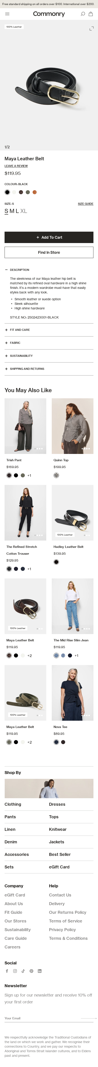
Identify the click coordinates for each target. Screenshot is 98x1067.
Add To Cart (51, 237)
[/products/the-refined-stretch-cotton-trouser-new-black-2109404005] (25, 513)
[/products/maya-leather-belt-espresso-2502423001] (25, 606)
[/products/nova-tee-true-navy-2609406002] (72, 693)
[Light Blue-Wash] (56, 655)
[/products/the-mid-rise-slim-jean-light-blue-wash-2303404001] (72, 606)
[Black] (7, 192)
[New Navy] (23, 569)
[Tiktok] (23, 971)
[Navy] (16, 569)
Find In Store (49, 252)
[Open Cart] (90, 14)
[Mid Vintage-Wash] (63, 655)
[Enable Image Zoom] (92, 27)
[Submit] (89, 1018)
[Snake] (56, 562)
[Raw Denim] (70, 655)
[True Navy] (56, 742)
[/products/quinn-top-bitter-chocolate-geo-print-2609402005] (72, 426)
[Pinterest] (31, 971)
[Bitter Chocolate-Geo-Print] (56, 475)
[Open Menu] (7, 14)
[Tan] (34, 192)
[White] (14, 192)
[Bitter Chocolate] (9, 475)
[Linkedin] (39, 971)
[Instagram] (15, 971)
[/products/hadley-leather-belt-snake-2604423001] (72, 513)
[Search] (83, 14)
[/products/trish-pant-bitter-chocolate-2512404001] (25, 426)
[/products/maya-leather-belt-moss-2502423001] (25, 693)
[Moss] (28, 192)
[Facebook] (7, 971)
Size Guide (85, 203)
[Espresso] (21, 192)
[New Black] (9, 569)
